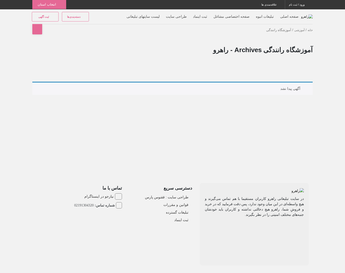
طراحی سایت (176, 16)
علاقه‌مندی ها (269, 4)
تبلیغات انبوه (265, 16)
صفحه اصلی (289, 16)
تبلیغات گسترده (177, 212)
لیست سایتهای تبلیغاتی (143, 16)
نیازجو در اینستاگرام (99, 196)
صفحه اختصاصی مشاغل (231, 16)
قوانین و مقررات (175, 205)
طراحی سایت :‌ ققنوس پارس (166, 197)
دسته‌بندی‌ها (74, 16)
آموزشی (299, 30)
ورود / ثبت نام (297, 4)
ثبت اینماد (200, 16)
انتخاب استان (47, 4)
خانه (310, 30)
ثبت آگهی (44, 16)
